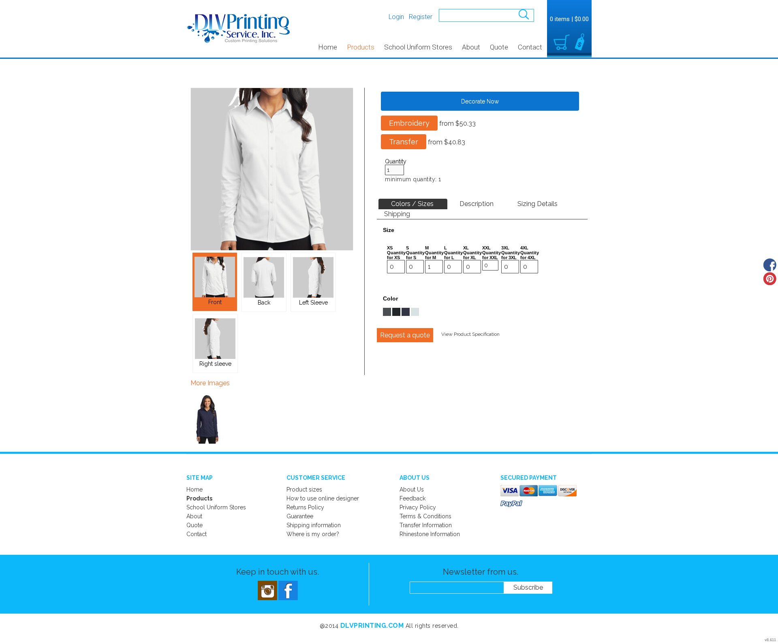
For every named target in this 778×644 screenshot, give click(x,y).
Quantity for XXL (491, 255)
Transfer (403, 141)
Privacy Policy (418, 507)
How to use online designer (322, 498)
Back (264, 302)
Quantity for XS (396, 255)
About (471, 47)
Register (420, 17)
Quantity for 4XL (529, 255)
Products (360, 47)
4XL (524, 247)
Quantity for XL (472, 255)
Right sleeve (215, 364)
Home (327, 47)
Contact (530, 47)
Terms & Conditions (425, 516)
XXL (486, 247)
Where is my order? (312, 534)
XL (466, 247)
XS (390, 247)
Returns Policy (305, 507)
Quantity (395, 161)
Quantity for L (453, 255)
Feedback (412, 498)
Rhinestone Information (430, 534)
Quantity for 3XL (510, 255)
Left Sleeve (313, 302)
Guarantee (299, 516)
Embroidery (409, 123)
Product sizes (304, 489)
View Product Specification (470, 334)
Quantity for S (415, 255)
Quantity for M (434, 255)
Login (396, 17)
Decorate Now (480, 101)
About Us (412, 489)
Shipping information (313, 525)
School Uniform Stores (418, 47)
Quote (499, 47)
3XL (505, 247)
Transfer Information (426, 525)
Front (215, 302)
